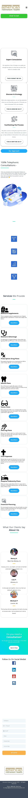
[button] (26, 8)
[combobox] (4, 726)
